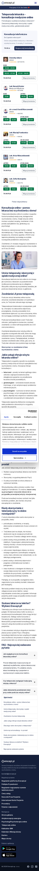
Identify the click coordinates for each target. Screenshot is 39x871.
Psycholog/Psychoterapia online (14, 822)
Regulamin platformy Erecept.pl (14, 781)
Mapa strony (6, 839)
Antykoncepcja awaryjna (11, 818)
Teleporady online (9, 825)
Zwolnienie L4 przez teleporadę (14, 716)
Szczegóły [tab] (17, 417)
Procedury (6, 804)
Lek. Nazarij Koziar (16, 86)
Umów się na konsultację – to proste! (16, 730)
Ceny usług (6, 794)
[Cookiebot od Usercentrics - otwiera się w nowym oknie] (28, 411)
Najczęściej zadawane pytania (14, 749)
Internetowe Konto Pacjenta (12, 800)
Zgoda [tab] (6, 417)
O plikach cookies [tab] (30, 417)
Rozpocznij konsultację (25, 48)
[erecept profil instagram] (32, 866)
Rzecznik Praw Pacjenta (11, 797)
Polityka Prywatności (10, 784)
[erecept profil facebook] (28, 866)
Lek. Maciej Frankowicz (18, 133)
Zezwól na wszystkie (19, 451)
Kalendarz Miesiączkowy (11, 832)
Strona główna (7, 815)
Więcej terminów (29, 78)
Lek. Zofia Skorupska (17, 179)
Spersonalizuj (18, 458)
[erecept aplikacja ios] (19, 855)
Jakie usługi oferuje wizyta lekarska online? (18, 721)
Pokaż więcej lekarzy (19, 202)
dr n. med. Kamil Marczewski (20, 109)
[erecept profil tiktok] (36, 866)
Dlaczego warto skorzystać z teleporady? (17, 725)
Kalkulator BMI (7, 828)
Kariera (4, 835)
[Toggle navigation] (35, 3)
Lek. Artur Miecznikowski (19, 156)
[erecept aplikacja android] (19, 848)
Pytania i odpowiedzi (10, 807)
